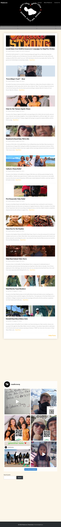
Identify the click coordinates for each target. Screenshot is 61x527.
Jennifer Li (10, 291)
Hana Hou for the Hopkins (15, 229)
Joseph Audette (11, 51)
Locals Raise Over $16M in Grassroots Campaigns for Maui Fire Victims (30, 49)
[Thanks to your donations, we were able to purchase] (17, 401)
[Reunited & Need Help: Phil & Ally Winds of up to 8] (44, 428)
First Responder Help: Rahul (15, 199)
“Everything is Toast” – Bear (15, 79)
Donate (40, 2)
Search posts (7, 474)
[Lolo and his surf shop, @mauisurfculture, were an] (44, 454)
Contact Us (57, 2)
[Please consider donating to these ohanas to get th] (17, 454)
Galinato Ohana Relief (13, 169)
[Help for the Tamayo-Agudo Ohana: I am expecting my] (17, 428)
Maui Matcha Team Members (16, 289)
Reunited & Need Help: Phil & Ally (17, 139)
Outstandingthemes (38, 524)
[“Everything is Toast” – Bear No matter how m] (44, 401)
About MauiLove (48, 2)
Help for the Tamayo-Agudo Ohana (18, 109)
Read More (32, 60)
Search (19, 477)
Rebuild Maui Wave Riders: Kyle (17, 319)
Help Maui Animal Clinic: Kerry (16, 259)
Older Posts (52, 335)
